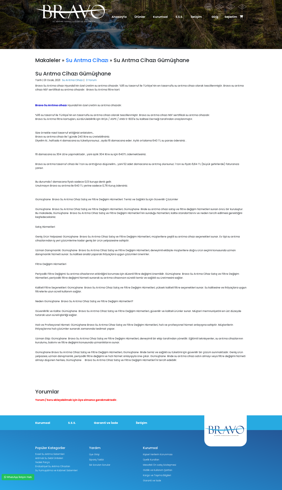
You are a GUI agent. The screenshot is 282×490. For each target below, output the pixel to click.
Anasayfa (119, 17)
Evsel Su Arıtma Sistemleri (49, 454)
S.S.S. (179, 17)
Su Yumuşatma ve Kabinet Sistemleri (56, 470)
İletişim (196, 17)
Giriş (215, 17)
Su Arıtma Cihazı (87, 60)
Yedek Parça (42, 462)
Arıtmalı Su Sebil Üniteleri (49, 458)
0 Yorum (91, 80)
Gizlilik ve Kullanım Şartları (157, 470)
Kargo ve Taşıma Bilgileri (157, 475)
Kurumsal (160, 17)
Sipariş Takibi (96, 459)
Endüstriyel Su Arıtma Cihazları (52, 466)
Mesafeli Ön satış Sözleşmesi (159, 464)
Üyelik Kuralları (151, 459)
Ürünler (139, 17)
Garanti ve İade (106, 423)
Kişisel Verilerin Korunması (157, 454)
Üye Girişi (94, 454)
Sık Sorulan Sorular (99, 464)
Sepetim (231, 17)
